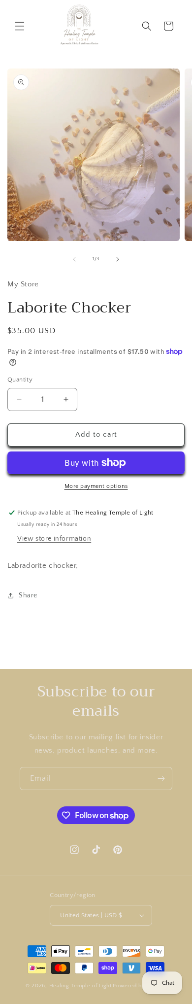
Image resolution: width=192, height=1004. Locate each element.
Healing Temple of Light (80, 986)
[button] (20, 26)
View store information (54, 539)
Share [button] (28, 595)
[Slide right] (117, 259)
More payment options (96, 486)
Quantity (19, 379)
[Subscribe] (161, 778)
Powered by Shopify (139, 986)
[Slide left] (74, 259)
